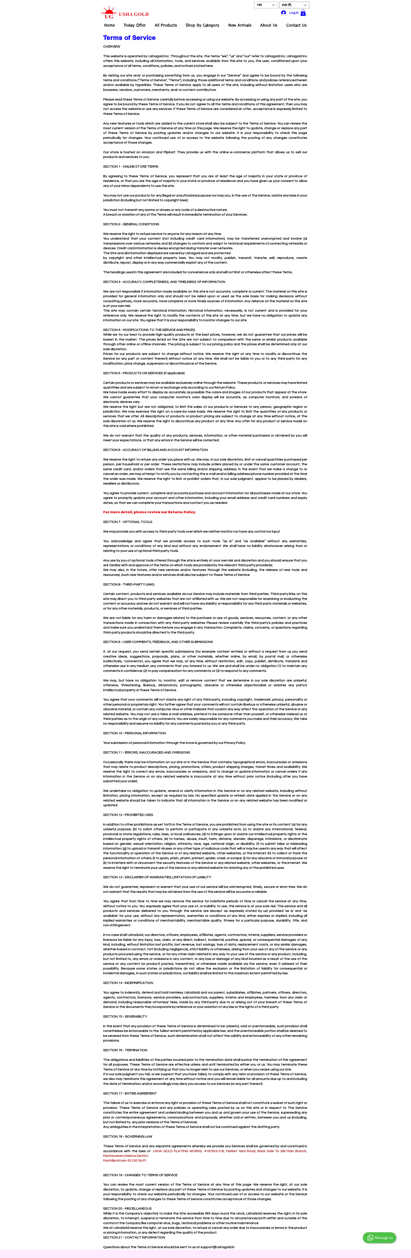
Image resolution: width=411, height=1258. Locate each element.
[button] (294, 5)
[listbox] (294, 5)
